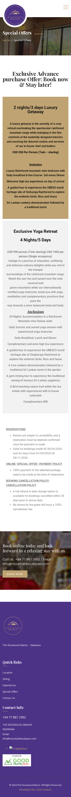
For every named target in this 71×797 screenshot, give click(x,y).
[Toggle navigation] (65, 7)
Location (7, 672)
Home (6, 40)
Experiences (9, 685)
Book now (15, 574)
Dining (6, 679)
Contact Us (9, 698)
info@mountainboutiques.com (19, 738)
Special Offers (22, 40)
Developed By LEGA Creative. (35, 789)
